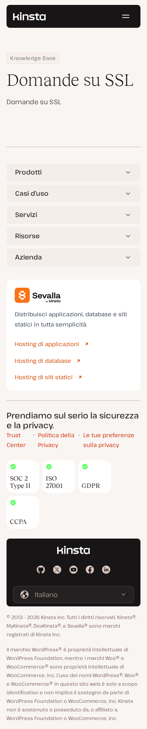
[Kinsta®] (29, 16)
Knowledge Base (33, 58)
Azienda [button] (28, 257)
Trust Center (16, 440)
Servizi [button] (26, 214)
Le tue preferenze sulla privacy (108, 440)
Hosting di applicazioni (47, 344)
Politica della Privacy (56, 440)
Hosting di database (43, 360)
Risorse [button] (27, 235)
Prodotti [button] (28, 172)
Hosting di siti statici (44, 377)
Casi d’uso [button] (32, 193)
